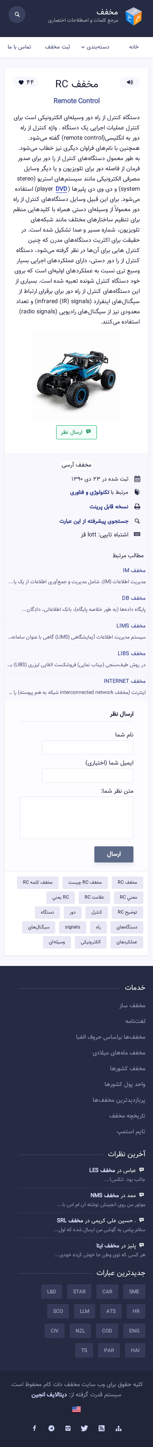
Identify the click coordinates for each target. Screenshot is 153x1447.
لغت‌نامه (135, 1021)
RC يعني (60, 897)
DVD (61, 189)
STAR (79, 1292)
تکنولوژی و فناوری (89, 492)
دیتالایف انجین (49, 1395)
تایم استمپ (131, 1132)
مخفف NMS (105, 1196)
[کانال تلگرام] (51, 1428)
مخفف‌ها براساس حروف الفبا (110, 1037)
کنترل (96, 912)
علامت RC (94, 897)
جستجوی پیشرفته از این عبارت (94, 521)
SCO (58, 1311)
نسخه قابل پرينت (109, 507)
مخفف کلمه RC (38, 882)
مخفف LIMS (75, 631)
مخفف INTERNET (75, 686)
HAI (135, 1351)
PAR (109, 1351)
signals (72, 927)
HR (136, 1311)
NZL (80, 1331)
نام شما (124, 735)
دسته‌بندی (98, 47)
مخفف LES (102, 1170)
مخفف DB (84, 603)
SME (134, 1292)
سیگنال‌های (38, 927)
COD (107, 1331)
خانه (134, 47)
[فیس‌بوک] (34, 1428)
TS (84, 1351)
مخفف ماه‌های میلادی (119, 1053)
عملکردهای (126, 942)
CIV (55, 1331)
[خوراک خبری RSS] (102, 1428)
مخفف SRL (70, 1221)
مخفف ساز (132, 1006)
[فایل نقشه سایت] (118, 1428)
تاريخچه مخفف (127, 1116)
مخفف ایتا (107, 1246)
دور (73, 912)
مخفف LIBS (75, 659)
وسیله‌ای (57, 942)
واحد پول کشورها (125, 1084)
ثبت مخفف (57, 47)
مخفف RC (127, 882)
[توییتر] (85, 1428)
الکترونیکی (91, 942)
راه (98, 927)
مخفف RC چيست (85, 882)
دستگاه (47, 912)
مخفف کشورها (127, 1069)
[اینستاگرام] (68, 1428)
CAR (107, 1292)
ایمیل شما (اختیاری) (109, 763)
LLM (84, 1311)
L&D (51, 1292)
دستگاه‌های (126, 927)
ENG (134, 1331)
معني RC (128, 897)
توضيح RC (127, 912)
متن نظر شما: (117, 791)
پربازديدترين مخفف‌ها (119, 1100)
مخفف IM (77, 576)
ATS (111, 1311)
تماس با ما (19, 47)
